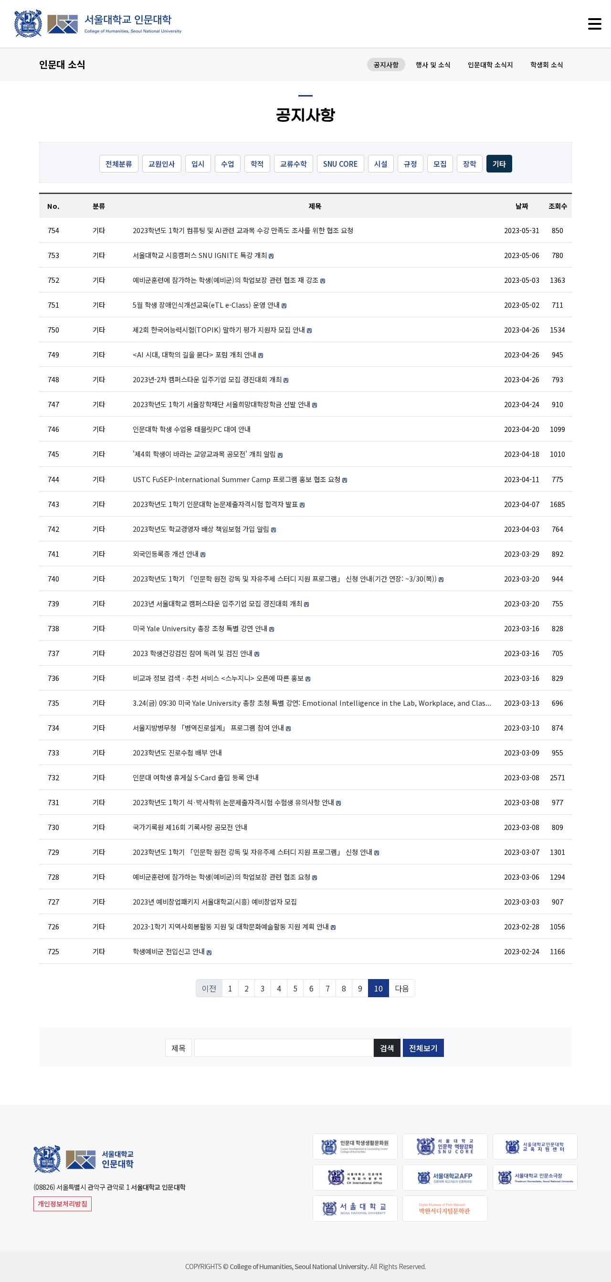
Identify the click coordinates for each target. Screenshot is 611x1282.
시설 (381, 164)
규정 (410, 164)
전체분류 (118, 164)
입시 (198, 164)
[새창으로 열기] (355, 1146)
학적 (257, 164)
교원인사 (161, 164)
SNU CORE (340, 164)
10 (378, 988)
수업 (227, 164)
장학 (469, 164)
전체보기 (423, 1048)
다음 (402, 988)
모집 (440, 164)
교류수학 (293, 164)
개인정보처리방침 (62, 1203)
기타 (499, 164)
